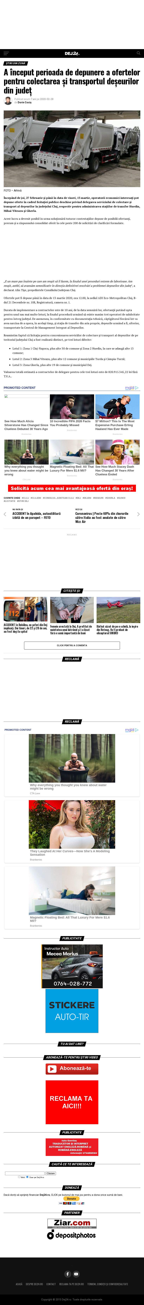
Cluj (26, 498)
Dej (79, 498)
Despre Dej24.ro (34, 1284)
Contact (51, 1284)
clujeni (36, 498)
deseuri (98, 498)
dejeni (87, 498)
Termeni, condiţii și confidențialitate (107, 1284)
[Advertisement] (72, 24)
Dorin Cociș (24, 102)
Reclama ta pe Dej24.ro (71, 1284)
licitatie (10, 501)
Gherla (111, 498)
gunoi (121, 498)
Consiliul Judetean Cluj (59, 498)
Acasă (19, 1284)
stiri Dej (23, 501)
